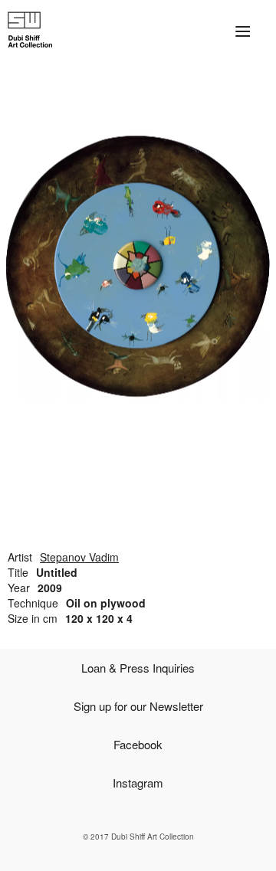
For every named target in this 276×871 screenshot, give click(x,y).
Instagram (138, 782)
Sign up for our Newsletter (138, 706)
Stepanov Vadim (79, 557)
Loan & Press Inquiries (138, 668)
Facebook (138, 744)
